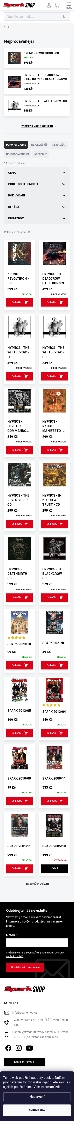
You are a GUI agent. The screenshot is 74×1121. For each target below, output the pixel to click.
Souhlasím (37, 1110)
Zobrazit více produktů (37, 126)
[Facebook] (7, 1047)
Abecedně (40, 154)
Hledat (64, 16)
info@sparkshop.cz (24, 1012)
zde (57, 1087)
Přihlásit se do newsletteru (25, 967)
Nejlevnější (39, 144)
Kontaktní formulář (24, 1061)
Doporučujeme (16, 144)
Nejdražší (59, 144)
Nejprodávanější (17, 154)
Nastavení (37, 1097)
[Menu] (69, 5)
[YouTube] (29, 1047)
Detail (54, 868)
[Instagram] (18, 1047)
